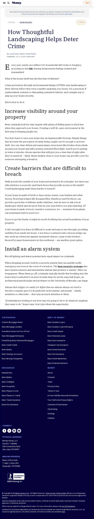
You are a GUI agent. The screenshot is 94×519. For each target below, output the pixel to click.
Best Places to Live (10, 391)
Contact (51, 377)
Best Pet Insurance (10, 405)
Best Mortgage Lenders (12, 327)
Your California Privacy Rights (60, 400)
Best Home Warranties (57, 359)
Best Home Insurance (57, 350)
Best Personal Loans (56, 336)
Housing (11, 22)
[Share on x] (9, 431)
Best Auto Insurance (56, 340)
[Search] (8, 3)
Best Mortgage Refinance (13, 336)
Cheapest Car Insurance (58, 345)
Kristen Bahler (31, 54)
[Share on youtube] (19, 431)
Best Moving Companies (12, 359)
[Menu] (4, 3)
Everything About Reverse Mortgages (18, 340)
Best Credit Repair (55, 331)
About (50, 373)
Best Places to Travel (11, 395)
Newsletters (7, 373)
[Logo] (17, 3)
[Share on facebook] (4, 431)
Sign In (87, 3)
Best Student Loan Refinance (60, 327)
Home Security (26, 22)
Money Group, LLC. (22, 493)
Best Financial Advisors (58, 363)
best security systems (70, 266)
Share (82, 22)
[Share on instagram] (14, 431)
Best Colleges (8, 382)
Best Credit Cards (9, 345)
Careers (51, 418)
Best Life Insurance (56, 354)
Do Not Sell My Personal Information (63, 395)
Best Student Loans (56, 322)
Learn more (68, 14)
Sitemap (51, 414)
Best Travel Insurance (11, 400)
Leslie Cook (14, 54)
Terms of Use (53, 391)
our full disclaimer (68, 506)
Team (50, 382)
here (63, 512)
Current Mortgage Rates (12, 322)
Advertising (52, 409)
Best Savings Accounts (12, 354)
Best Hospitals (8, 386)
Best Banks (7, 350)
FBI (31, 68)
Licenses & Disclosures (57, 405)
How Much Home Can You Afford (15, 331)
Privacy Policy (53, 386)
